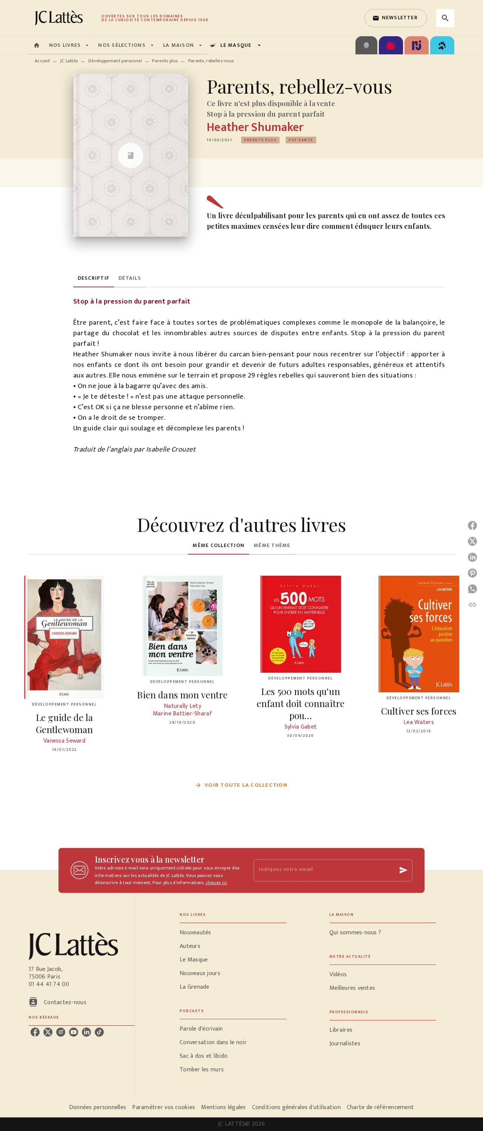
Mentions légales (223, 1107)
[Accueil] (60, 18)
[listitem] (35, 1032)
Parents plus (165, 61)
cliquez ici (216, 883)
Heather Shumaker (255, 127)
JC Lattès (69, 61)
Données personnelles (97, 1107)
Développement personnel (115, 61)
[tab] (37, 45)
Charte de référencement (380, 1107)
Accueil (42, 61)
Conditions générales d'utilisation (296, 1107)
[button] (396, 18)
